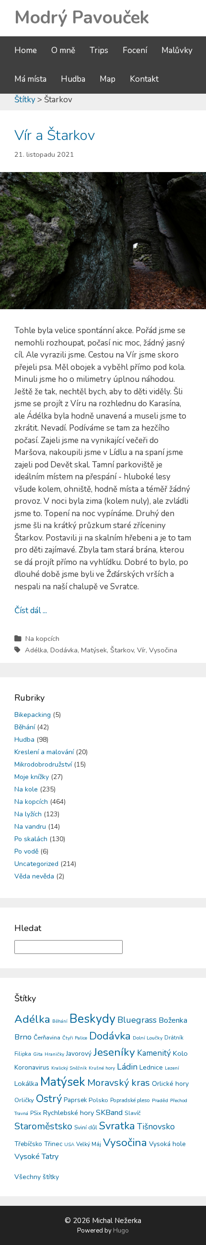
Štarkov (122, 650)
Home (25, 50)
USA (69, 1144)
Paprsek (75, 1100)
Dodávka (64, 650)
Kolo (180, 1053)
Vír (141, 650)
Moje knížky (31, 776)
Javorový (79, 1053)
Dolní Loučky (147, 1037)
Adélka (36, 650)
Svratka (117, 1126)
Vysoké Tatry (36, 1156)
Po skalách (30, 839)
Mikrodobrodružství (43, 764)
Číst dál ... (30, 610)
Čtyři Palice (74, 1038)
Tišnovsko (156, 1126)
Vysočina (163, 650)
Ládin (127, 1066)
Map (107, 79)
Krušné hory (102, 1068)
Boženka (173, 1020)
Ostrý (49, 1099)
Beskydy (92, 1019)
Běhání (24, 727)
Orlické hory (170, 1083)
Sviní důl (85, 1127)
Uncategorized (36, 863)
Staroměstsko (43, 1126)
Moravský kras (118, 1082)
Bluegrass (137, 1020)
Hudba (73, 79)
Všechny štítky (36, 1176)
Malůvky (177, 50)
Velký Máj (88, 1144)
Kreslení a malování (44, 752)
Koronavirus (31, 1067)
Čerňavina (47, 1037)
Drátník (173, 1037)
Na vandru (30, 826)
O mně (63, 50)
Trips (99, 50)
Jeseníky (114, 1052)
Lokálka (26, 1083)
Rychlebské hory (68, 1112)
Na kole (26, 789)
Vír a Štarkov (54, 135)
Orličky (24, 1100)
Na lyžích (28, 814)
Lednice (151, 1067)
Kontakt (144, 79)
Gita (38, 1054)
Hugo (121, 1230)
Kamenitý (154, 1053)
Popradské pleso (130, 1100)
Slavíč (133, 1113)
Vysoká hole (167, 1143)
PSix (35, 1113)
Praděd (160, 1100)
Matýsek (94, 650)
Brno (23, 1036)
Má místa (30, 79)
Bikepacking (32, 714)
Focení (135, 50)
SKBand (109, 1112)
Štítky (24, 99)
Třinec (53, 1143)
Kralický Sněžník (69, 1068)
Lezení (172, 1068)
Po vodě (26, 851)
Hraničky (54, 1054)
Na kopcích (42, 638)
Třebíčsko (28, 1144)
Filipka (22, 1054)
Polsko (98, 1100)
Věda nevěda (34, 876)
